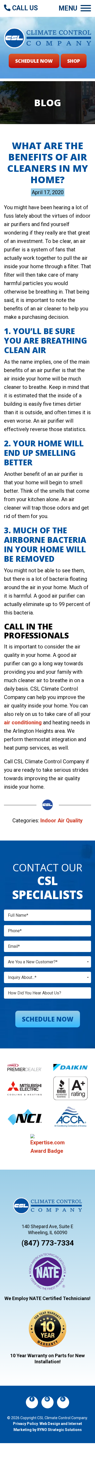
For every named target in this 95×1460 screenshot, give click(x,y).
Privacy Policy (25, 1424)
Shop (73, 61)
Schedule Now (34, 61)
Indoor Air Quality (61, 820)
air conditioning (23, 722)
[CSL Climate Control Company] (47, 37)
